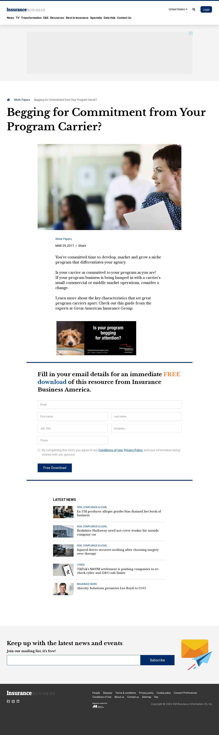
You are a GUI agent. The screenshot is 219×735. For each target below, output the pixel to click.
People (96, 693)
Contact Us (124, 17)
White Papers (22, 99)
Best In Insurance (77, 17)
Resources (57, 17)
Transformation (31, 17)
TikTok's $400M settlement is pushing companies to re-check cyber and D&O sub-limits (118, 571)
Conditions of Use (110, 450)
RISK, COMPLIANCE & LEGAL (92, 507)
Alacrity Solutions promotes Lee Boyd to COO (111, 588)
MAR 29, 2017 (64, 245)
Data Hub (109, 17)
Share (82, 245)
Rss (156, 697)
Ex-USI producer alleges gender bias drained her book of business (119, 513)
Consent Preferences (185, 693)
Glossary (107, 693)
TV (17, 17)
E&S (45, 17)
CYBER (81, 564)
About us (119, 697)
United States (177, 9)
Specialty (96, 17)
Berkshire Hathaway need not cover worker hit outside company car (118, 532)
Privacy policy (146, 693)
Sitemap (146, 697)
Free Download (54, 468)
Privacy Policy (133, 450)
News (10, 17)
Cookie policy (164, 693)
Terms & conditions (125, 693)
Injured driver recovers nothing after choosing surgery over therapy (118, 551)
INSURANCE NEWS (87, 584)
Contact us (133, 697)
